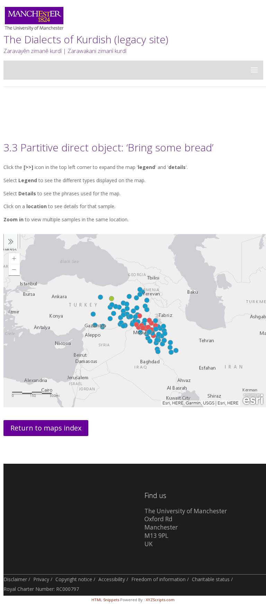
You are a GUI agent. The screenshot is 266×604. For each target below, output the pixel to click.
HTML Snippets (105, 599)
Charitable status (211, 579)
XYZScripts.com (160, 599)
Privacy (41, 579)
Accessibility (111, 579)
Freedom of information (158, 579)
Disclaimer (15, 579)
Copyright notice (73, 579)
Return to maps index (45, 428)
